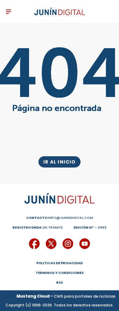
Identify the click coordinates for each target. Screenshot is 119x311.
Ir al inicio (59, 162)
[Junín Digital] (59, 11)
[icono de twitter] (51, 243)
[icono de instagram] (68, 243)
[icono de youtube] (84, 243)
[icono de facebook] (34, 243)
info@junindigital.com (59, 217)
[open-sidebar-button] (8, 11)
